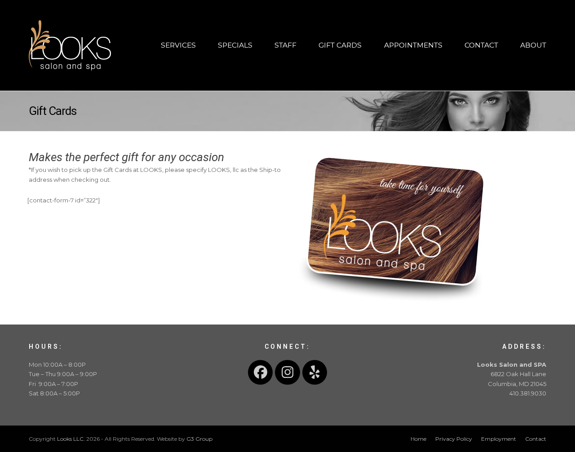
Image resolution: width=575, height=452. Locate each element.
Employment (498, 438)
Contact (535, 438)
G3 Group (199, 438)
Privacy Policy (453, 438)
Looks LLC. (71, 438)
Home (418, 438)
